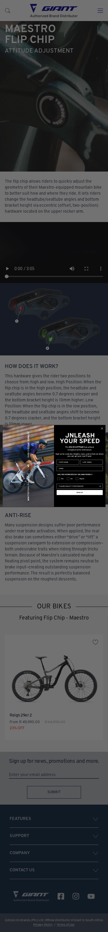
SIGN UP (79, 492)
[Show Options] (100, 486)
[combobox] (79, 486)
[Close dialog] (102, 428)
